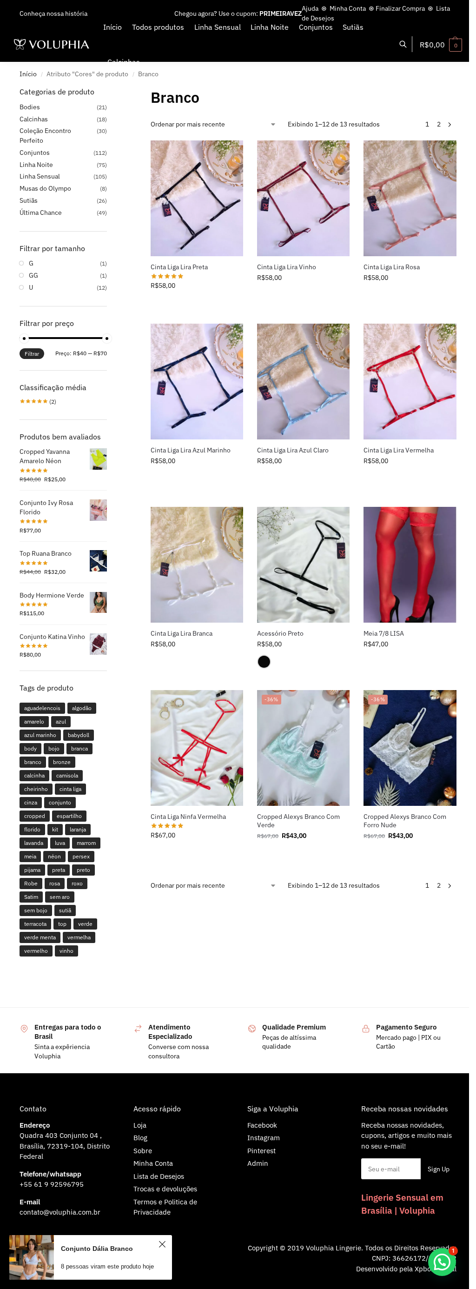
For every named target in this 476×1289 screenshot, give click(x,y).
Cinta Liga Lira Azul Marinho (191, 450)
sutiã (65, 910)
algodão (82, 707)
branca (79, 748)
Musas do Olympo (45, 188)
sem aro (60, 896)
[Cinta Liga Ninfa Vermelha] (197, 748)
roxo (77, 883)
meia (30, 856)
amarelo (34, 721)
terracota (35, 923)
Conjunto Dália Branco (97, 1248)
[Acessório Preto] (303, 565)
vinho (66, 950)
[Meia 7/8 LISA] (410, 565)
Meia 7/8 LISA (384, 633)
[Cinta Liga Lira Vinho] (303, 198)
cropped (34, 815)
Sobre (142, 1150)
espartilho (69, 815)
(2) (38, 401)
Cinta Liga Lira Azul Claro (293, 450)
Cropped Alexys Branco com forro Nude (405, 820)
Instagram (263, 1137)
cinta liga (70, 788)
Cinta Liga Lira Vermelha (399, 450)
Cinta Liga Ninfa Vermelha (188, 816)
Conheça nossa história (53, 13)
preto (83, 869)
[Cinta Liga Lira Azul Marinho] (197, 381)
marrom (86, 842)
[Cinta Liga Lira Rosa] (410, 198)
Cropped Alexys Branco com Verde (298, 820)
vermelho (36, 950)
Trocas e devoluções (165, 1188)
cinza (30, 802)
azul (61, 721)
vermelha (79, 937)
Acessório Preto (280, 633)
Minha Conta (348, 8)
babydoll (78, 734)
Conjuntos (35, 152)
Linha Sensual (40, 176)
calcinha (34, 775)
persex (81, 856)
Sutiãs (29, 200)
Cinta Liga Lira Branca (181, 633)
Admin (257, 1163)
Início (28, 74)
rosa (54, 883)
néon (54, 856)
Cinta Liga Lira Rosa (392, 267)
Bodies (30, 107)
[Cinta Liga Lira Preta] (197, 198)
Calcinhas (34, 119)
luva (60, 842)
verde (85, 923)
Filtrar (32, 353)
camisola (67, 775)
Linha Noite (36, 164)
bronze (62, 761)
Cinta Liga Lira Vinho (286, 267)
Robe (31, 883)
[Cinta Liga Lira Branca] (197, 565)
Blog (140, 1137)
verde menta (40, 937)
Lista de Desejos (158, 1176)
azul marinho (40, 734)
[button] (441, 45)
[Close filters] (109, 92)
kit (55, 829)
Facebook (262, 1125)
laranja (78, 829)
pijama (32, 869)
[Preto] (264, 662)
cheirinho (36, 788)
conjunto (60, 802)
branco (32, 761)
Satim (31, 896)
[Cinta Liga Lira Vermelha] (410, 381)
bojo (54, 748)
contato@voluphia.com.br (60, 1212)
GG (33, 275)
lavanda (33, 842)
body (30, 748)
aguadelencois (42, 707)
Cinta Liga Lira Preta (179, 267)
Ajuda (310, 8)
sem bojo (35, 910)
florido (32, 829)
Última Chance (41, 212)
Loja (139, 1125)
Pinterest (261, 1150)
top (62, 923)
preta (58, 869)
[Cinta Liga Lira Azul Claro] (303, 381)
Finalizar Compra (400, 8)
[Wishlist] (229, 154)
